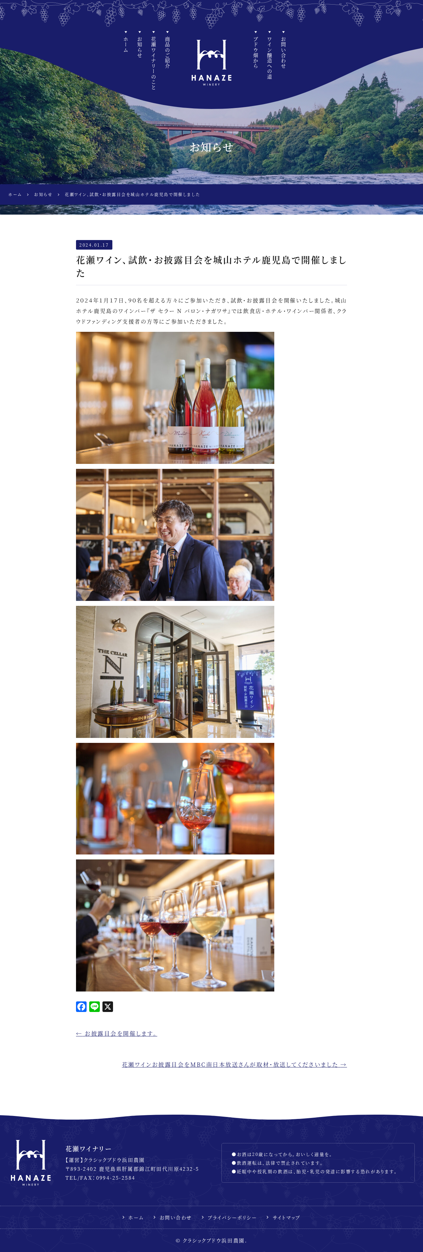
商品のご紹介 (167, 53)
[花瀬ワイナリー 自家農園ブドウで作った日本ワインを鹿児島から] (211, 63)
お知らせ (139, 47)
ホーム (125, 45)
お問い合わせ (283, 53)
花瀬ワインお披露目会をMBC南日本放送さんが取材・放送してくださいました (234, 1064)
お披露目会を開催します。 (116, 1033)
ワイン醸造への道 (269, 58)
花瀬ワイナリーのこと (153, 63)
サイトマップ (286, 1217)
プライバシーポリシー (232, 1217)
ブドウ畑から (255, 53)
